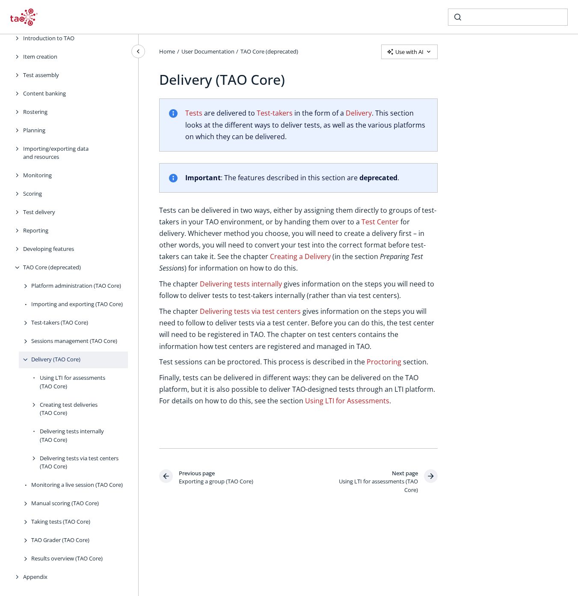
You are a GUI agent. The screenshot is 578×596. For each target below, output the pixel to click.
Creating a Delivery (300, 256)
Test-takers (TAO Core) (59, 322)
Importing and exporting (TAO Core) (77, 304)
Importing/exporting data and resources (56, 153)
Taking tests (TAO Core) (60, 521)
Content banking (44, 93)
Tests (193, 113)
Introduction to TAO (48, 38)
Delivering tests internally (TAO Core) (72, 435)
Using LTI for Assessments (347, 400)
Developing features (48, 249)
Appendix (35, 577)
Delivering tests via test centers (250, 311)
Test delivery (39, 212)
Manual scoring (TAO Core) (65, 503)
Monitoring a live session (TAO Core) (77, 485)
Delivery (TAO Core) (55, 359)
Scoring (32, 193)
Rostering (35, 112)
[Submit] (458, 17)
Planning (34, 130)
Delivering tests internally (241, 284)
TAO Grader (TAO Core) (60, 540)
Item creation (40, 56)
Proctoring (384, 362)
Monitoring (37, 175)
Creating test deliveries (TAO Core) (69, 409)
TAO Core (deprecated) (52, 267)
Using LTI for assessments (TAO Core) (72, 382)
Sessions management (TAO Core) (74, 341)
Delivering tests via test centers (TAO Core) (79, 462)
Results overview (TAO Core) (67, 558)
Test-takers (275, 113)
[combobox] (507, 17)
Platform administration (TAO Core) (76, 285)
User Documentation (207, 51)
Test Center (380, 221)
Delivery (359, 113)
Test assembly (41, 75)
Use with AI (409, 52)
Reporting (35, 230)
